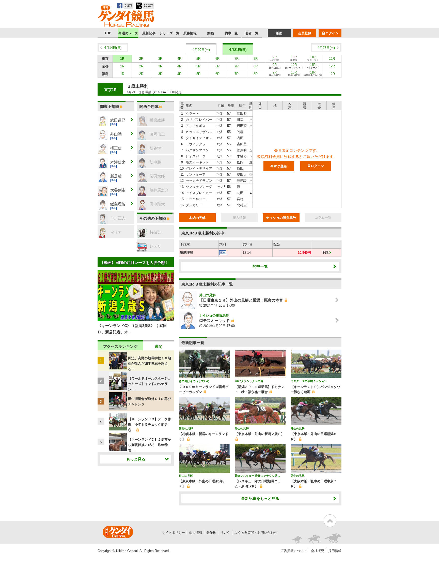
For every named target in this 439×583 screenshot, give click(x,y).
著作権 (211, 532)
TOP (107, 33)
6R (217, 59)
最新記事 (148, 33)
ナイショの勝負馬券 (281, 218)
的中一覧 (231, 33)
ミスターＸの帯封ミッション (309, 381)
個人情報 (195, 532)
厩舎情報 (190, 33)
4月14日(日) (112, 48)
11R (313, 58)
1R (122, 59)
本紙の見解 (197, 218)
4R (179, 59)
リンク (225, 532)
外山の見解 (207, 295)
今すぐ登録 (278, 166)
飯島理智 (186, 253)
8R (256, 59)
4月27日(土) (326, 48)
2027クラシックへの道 (249, 381)
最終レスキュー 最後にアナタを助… (257, 475)
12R (332, 59)
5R (198, 59)
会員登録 (304, 33)
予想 (325, 252)
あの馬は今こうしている (194, 381)
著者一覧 (251, 33)
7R (236, 59)
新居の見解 (186, 428)
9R (274, 58)
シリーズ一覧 (169, 33)
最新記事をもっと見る (260, 498)
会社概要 (317, 551)
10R (293, 58)
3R (160, 59)
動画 (210, 33)
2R (141, 59)
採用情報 (334, 551)
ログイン (332, 33)
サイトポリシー (173, 532)
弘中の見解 (298, 475)
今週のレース (128, 33)
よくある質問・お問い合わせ (255, 532)
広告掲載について (293, 551)
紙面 (279, 33)
